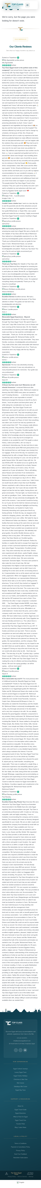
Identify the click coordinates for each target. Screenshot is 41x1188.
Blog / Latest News (20, 1127)
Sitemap (31, 1176)
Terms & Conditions (20, 1143)
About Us (20, 1106)
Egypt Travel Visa (20, 1120)
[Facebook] (16, 1050)
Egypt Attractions (20, 1113)
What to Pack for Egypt (20, 1117)
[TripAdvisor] (25, 1050)
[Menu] (27, 5)
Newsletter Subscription (20, 1157)
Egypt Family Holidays (20, 1076)
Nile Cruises (20, 1083)
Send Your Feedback (20, 1154)
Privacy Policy (20, 1150)
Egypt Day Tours (20, 1090)
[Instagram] (20, 1050)
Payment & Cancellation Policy (20, 1147)
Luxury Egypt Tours (20, 1072)
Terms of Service (22, 1176)
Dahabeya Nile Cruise (20, 1086)
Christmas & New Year (20, 1079)
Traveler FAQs (20, 1124)
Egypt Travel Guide (20, 1109)
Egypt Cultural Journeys (20, 1069)
